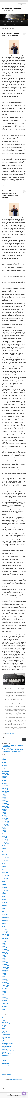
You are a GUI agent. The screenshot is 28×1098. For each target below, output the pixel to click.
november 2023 (5, 804)
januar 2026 (4, 768)
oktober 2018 (5, 890)
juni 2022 (4, 830)
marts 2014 (4, 961)
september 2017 (5, 907)
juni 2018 (4, 895)
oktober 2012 (5, 986)
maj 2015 (4, 943)
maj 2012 (4, 994)
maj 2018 (4, 896)
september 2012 (5, 988)
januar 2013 (4, 982)
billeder (4, 1020)
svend (3, 1070)
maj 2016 (4, 926)
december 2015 (5, 934)
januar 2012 (4, 1000)
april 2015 (4, 944)
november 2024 (5, 789)
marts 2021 (4, 853)
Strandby (4, 1052)
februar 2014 (5, 962)
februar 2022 (5, 836)
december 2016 (5, 917)
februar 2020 (5, 872)
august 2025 (4, 776)
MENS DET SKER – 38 (7, 746)
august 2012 (4, 990)
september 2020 (5, 862)
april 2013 (4, 977)
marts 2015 (4, 946)
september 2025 (5, 774)
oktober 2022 (5, 824)
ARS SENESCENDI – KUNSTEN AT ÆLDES (11, 751)
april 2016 (4, 928)
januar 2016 (4, 932)
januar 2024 (4, 803)
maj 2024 (4, 797)
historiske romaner (6, 1034)
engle (3, 1028)
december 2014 (5, 950)
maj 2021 (4, 850)
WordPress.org (5, 1065)
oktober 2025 (5, 773)
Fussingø (4, 1032)
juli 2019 (4, 883)
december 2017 (5, 904)
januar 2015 (4, 949)
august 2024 (4, 792)
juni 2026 (4, 761)
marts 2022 (4, 834)
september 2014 (5, 953)
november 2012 (5, 985)
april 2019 (4, 886)
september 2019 (5, 880)
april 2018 (4, 898)
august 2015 (4, 940)
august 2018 (4, 892)
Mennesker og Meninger (7, 1043)
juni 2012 (4, 992)
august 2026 (4, 758)
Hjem (3, 21)
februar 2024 (5, 801)
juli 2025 (4, 777)
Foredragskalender (10, 21)
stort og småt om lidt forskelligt (9, 1050)
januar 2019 (4, 887)
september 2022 (5, 825)
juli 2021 (4, 847)
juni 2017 (4, 910)
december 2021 (5, 839)
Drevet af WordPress (14, 1095)
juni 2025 (4, 779)
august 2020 (4, 863)
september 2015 (5, 938)
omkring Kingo (5, 1047)
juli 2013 (4, 973)
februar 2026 (5, 767)
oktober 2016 (5, 920)
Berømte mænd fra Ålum (7, 1019)
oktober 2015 (5, 937)
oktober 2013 (5, 968)
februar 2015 (5, 947)
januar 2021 (4, 856)
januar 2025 (4, 786)
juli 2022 (4, 828)
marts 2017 (4, 913)
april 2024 (4, 798)
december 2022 (5, 821)
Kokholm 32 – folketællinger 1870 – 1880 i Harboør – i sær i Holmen (10, 194)
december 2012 (5, 983)
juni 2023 (4, 812)
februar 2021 (5, 854)
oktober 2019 (5, 878)
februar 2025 (5, 785)
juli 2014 (4, 955)
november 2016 (5, 919)
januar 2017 (4, 916)
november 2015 (5, 935)
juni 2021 (4, 848)
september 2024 (5, 791)
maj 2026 (4, 762)
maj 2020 (4, 868)
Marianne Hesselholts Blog (13, 8)
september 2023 (5, 807)
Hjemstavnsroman (6, 1035)
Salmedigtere (5, 1049)
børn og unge (5, 1022)
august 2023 (4, 809)
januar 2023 (4, 819)
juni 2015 (4, 941)
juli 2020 (4, 865)
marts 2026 (4, 765)
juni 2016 (4, 925)
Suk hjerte (9, 1084)
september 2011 (5, 1006)
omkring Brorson (6, 1044)
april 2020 (4, 869)
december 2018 (5, 889)
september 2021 (5, 843)
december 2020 (5, 857)
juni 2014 (4, 956)
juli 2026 (4, 759)
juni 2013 (4, 974)
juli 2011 (4, 1009)
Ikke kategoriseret (6, 1037)
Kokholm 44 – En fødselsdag (12, 1070)
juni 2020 (4, 866)
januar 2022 (4, 837)
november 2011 (5, 1003)
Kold (3, 1040)
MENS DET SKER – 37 (7, 748)
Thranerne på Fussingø (7, 1053)
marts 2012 (4, 997)
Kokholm (7, 185)
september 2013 (5, 970)
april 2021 (4, 851)
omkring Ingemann (6, 1046)
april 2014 (4, 959)
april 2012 (4, 995)
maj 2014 (4, 958)
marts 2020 (4, 871)
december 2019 (5, 875)
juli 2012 (4, 991)
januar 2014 (4, 964)
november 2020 (5, 859)
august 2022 (4, 827)
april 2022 (4, 833)
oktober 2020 (5, 860)
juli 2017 (4, 908)
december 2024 (5, 788)
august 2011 (4, 1008)
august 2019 (4, 881)
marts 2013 (4, 979)
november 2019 (5, 877)
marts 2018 (4, 899)
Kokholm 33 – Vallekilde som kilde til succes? (11, 34)
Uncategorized (5, 1055)
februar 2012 (5, 998)
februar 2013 (5, 980)
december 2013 (5, 965)
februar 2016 (5, 931)
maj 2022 (4, 831)
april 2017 (4, 911)
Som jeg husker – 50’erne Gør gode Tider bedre (11, 24)
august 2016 (4, 923)
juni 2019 (4, 884)
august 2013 (4, 971)
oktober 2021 (5, 842)
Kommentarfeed (5, 1063)
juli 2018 (4, 893)
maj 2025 (4, 780)
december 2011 (5, 1002)
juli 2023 (4, 810)
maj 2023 (4, 813)
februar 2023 (5, 818)
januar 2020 (4, 874)
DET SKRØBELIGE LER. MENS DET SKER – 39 (12, 745)
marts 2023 (4, 816)
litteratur (4, 1041)
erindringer (4, 1029)
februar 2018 (5, 901)
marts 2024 (4, 800)
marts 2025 (4, 783)
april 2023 (4, 815)
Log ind (4, 1060)
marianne (4, 1084)
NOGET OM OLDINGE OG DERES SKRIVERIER (12, 749)
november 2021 (5, 840)
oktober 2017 (5, 905)
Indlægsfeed (5, 1062)
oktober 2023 (5, 806)
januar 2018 (4, 902)
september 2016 (5, 922)
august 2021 (4, 845)
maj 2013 (4, 976)
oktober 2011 (5, 1005)
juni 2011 (4, 1011)
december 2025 (5, 770)
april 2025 (4, 782)
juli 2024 (4, 794)
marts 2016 (4, 929)
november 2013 (5, 967)
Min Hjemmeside (19, 21)
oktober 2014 (5, 952)
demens (4, 1025)
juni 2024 (4, 795)
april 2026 (4, 764)
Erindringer (8, 1074)
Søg (3, 737)
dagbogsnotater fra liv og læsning (9, 1023)
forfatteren (4, 1031)
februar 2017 (5, 914)
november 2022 (5, 822)
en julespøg (4, 1026)
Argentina (4, 1017)
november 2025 (5, 771)
